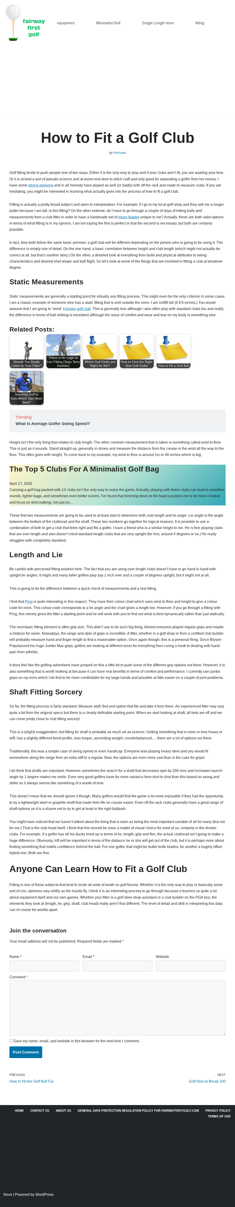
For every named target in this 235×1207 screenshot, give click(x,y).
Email (88, 957)
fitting (200, 23)
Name (15, 957)
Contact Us (39, 1110)
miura (122, 217)
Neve (7, 1194)
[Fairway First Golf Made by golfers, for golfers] (26, 23)
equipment (65, 23)
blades (133, 217)
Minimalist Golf (108, 23)
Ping (29, 602)
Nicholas (120, 152)
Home (19, 1110)
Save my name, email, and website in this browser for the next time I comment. (76, 1041)
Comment (18, 977)
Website (162, 957)
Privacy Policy (218, 1110)
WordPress (44, 1194)
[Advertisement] (117, 80)
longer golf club (78, 309)
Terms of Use (219, 1116)
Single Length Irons (158, 23)
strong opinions (40, 185)
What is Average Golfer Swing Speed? (53, 423)
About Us (63, 1110)
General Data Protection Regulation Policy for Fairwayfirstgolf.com (138, 1110)
